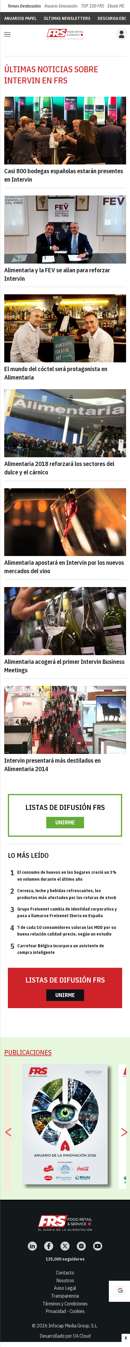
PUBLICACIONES (28, 1052)
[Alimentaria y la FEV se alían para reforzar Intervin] (65, 229)
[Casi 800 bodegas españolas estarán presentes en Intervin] (65, 131)
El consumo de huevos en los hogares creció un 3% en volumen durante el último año (63, 875)
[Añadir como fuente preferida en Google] (119, 1291)
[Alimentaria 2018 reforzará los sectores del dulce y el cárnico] (65, 423)
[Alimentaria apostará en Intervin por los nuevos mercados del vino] (65, 522)
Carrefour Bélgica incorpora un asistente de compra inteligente (57, 948)
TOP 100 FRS (92, 6)
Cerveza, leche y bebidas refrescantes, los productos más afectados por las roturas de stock (63, 893)
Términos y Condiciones (65, 1304)
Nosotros (65, 1280)
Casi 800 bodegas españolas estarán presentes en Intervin (63, 175)
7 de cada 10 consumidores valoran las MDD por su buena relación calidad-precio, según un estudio (63, 930)
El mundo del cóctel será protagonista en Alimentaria (55, 373)
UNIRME (65, 822)
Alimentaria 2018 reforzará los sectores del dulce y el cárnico (59, 468)
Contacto (65, 1273)
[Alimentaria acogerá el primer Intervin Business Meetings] (65, 621)
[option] (65, 1124)
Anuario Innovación (60, 6)
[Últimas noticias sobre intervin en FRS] (65, 34)
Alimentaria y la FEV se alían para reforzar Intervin (57, 274)
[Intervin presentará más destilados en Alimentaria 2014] (65, 720)
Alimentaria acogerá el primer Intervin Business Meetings (64, 666)
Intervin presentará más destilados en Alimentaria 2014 (52, 764)
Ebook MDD (117, 6)
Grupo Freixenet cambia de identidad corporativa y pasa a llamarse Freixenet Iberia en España (63, 912)
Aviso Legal (65, 1288)
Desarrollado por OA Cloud (65, 1336)
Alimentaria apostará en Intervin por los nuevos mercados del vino (64, 566)
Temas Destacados (24, 6)
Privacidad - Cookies (65, 1311)
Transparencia (65, 1296)
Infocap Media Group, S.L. (73, 1326)
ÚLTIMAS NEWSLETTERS (67, 18)
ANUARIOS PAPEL (20, 18)
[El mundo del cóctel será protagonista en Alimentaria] (65, 328)
